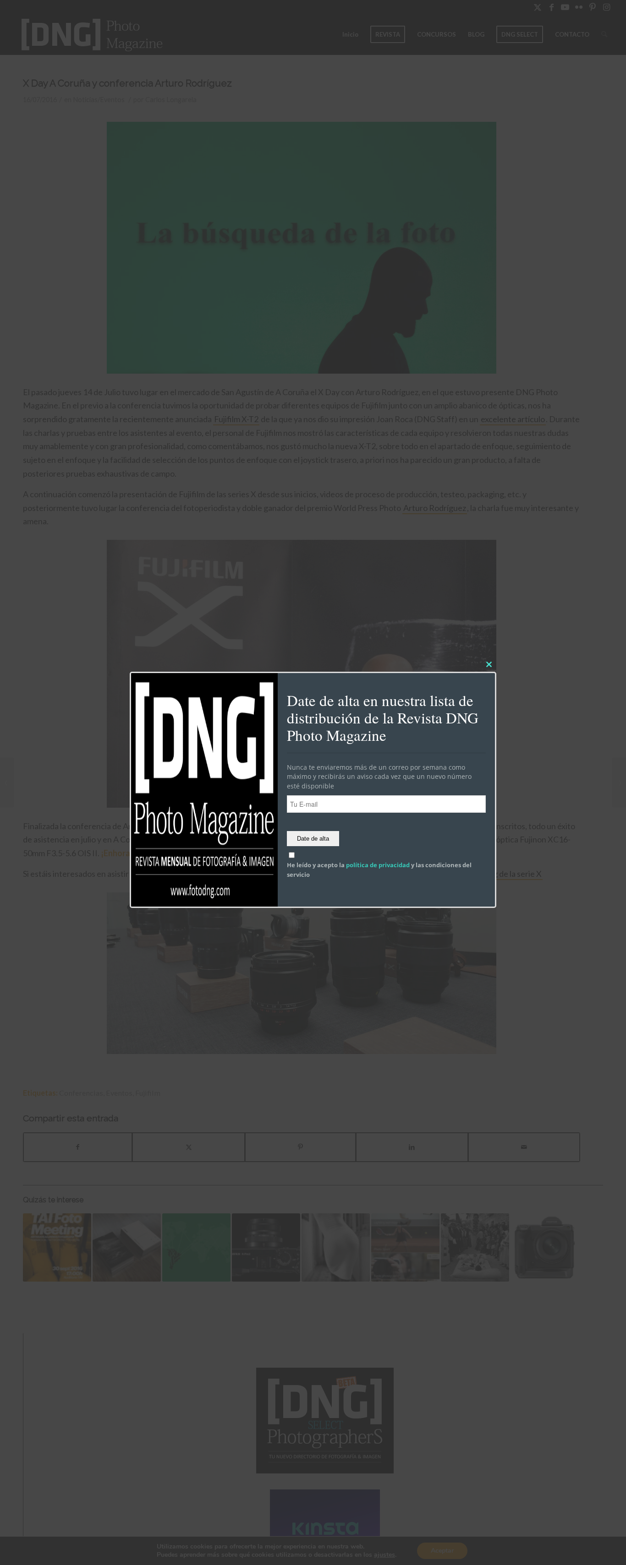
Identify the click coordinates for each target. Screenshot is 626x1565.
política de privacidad (378, 865)
